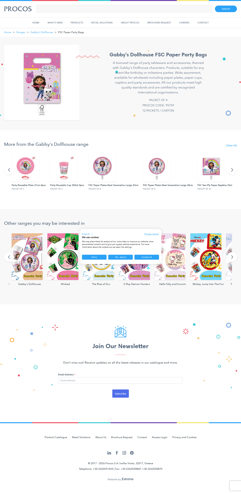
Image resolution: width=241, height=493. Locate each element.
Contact (203, 22)
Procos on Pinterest (132, 453)
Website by (115, 479)
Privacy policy (151, 233)
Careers (184, 22)
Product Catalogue (56, 437)
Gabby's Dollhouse (41, 32)
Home (35, 22)
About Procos (130, 22)
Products (77, 22)
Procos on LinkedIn (109, 453)
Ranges (20, 32)
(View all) (231, 145)
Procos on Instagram (124, 453)
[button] (87, 234)
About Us (100, 437)
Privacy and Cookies (184, 437)
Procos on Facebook (117, 453)
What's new (55, 22)
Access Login (159, 437)
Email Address (67, 374)
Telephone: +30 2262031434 (96, 468)
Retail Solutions (102, 22)
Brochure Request (159, 22)
